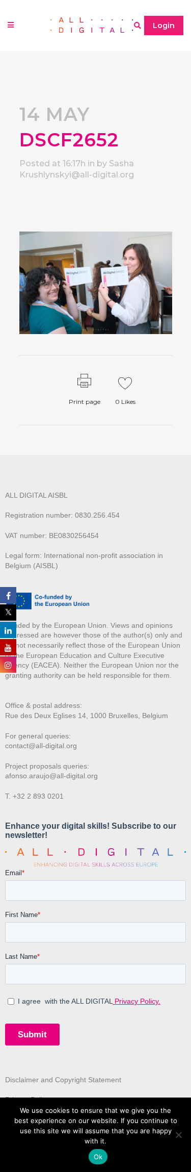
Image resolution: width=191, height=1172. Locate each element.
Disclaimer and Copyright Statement (63, 1080)
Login (164, 25)
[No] (178, 1135)
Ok (98, 1157)
